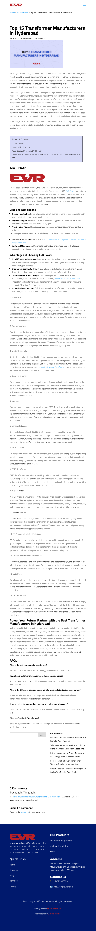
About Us (14, 870)
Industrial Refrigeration (61, 840)
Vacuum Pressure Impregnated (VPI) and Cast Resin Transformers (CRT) (49, 241)
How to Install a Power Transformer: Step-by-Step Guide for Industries (65, 762)
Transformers (22, 12)
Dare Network (54, 913)
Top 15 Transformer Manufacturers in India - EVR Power (36, 797)
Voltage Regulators (59, 846)
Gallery (13, 886)
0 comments (39, 38)
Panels (53, 851)
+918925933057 (61, 881)
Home (12, 12)
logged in (25, 812)
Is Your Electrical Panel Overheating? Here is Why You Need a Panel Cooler (68, 770)
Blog (12, 875)
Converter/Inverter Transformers (67, 278)
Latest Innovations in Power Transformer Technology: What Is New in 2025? (67, 754)
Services (14, 880)
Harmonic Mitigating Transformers (51, 367)
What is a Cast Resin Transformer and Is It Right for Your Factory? (68, 739)
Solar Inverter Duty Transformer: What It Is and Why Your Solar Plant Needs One (67, 746)
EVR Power (70, 191)
